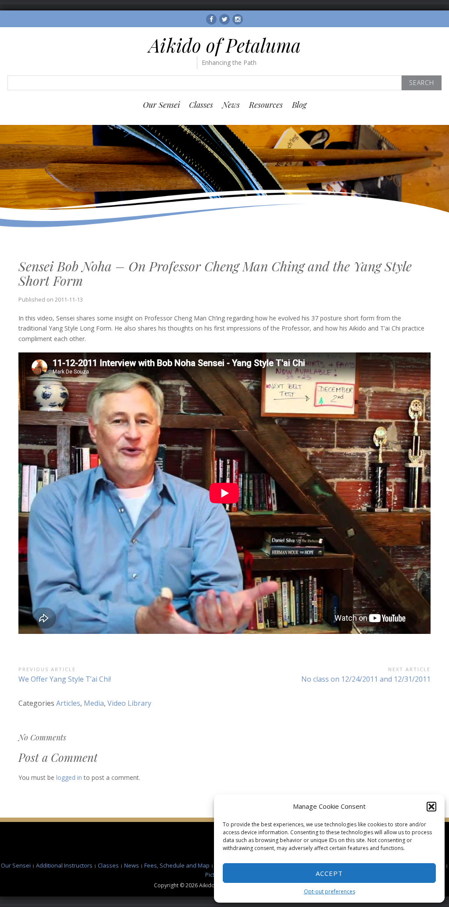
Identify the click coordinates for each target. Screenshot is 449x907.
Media (94, 703)
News (231, 105)
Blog (299, 105)
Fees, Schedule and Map (177, 865)
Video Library (129, 703)
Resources (266, 105)
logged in (69, 777)
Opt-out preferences (329, 891)
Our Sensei (161, 105)
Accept (329, 873)
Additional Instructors (64, 865)
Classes (201, 105)
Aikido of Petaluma (225, 45)
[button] (431, 806)
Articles (68, 703)
